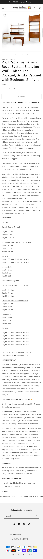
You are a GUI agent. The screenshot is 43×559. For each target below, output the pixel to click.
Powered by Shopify (27, 554)
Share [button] (6, 492)
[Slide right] (27, 54)
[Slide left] (15, 54)
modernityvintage (19, 554)
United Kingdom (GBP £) (20, 539)
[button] (2, 7)
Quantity (4, 84)
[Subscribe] (36, 515)
